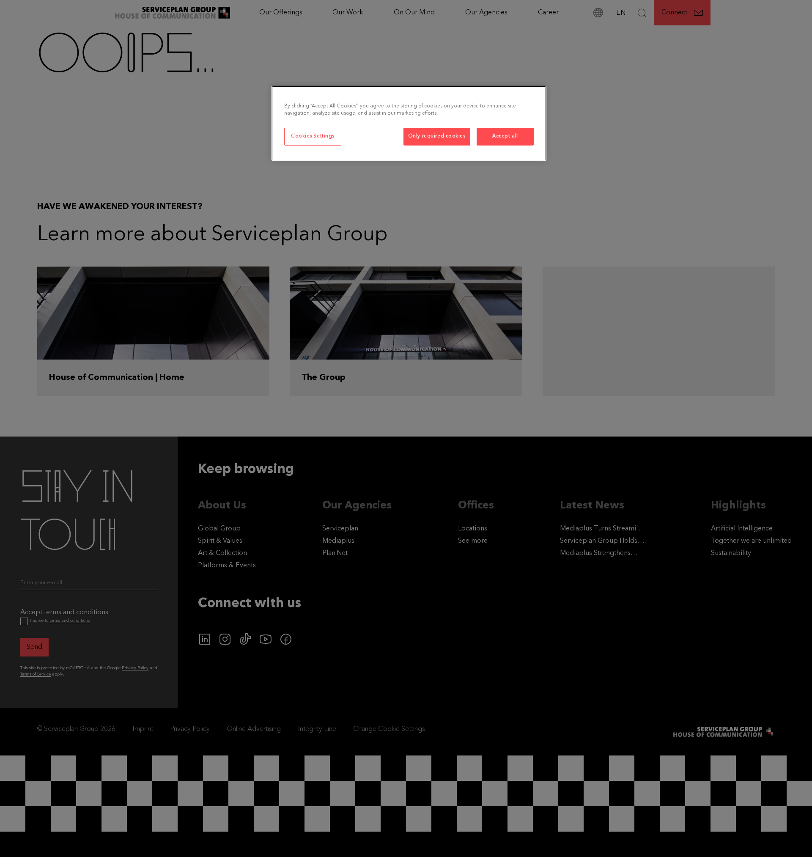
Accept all (505, 136)
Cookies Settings (313, 136)
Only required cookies (437, 136)
